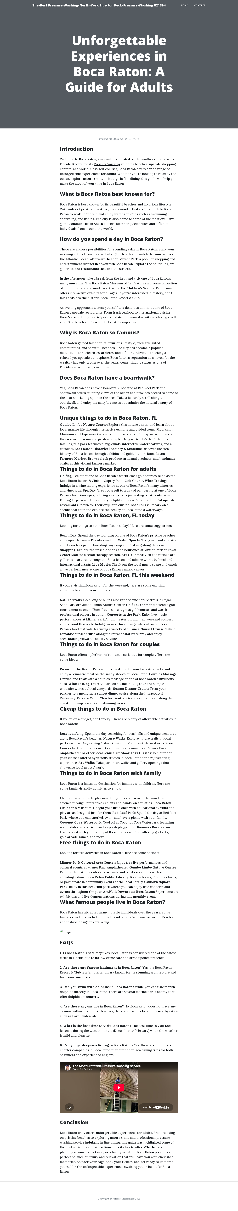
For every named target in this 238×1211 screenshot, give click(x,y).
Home (184, 5)
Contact (200, 5)
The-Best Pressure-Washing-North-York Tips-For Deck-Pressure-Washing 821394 (99, 5)
